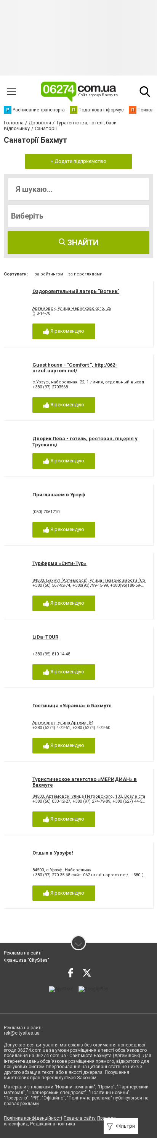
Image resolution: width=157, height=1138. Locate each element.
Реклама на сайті (23, 953)
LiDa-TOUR (45, 637)
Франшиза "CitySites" (26, 960)
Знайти (82, 242)
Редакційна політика (52, 1124)
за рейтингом (49, 274)
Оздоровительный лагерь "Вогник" (75, 291)
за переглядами (85, 274)
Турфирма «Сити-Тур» (59, 563)
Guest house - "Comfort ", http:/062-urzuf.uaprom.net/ (74, 368)
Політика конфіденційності (33, 1118)
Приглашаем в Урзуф (58, 494)
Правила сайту (80, 1118)
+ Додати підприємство (78, 161)
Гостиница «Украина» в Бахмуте (72, 705)
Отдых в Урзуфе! (52, 853)
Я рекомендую (66, 331)
